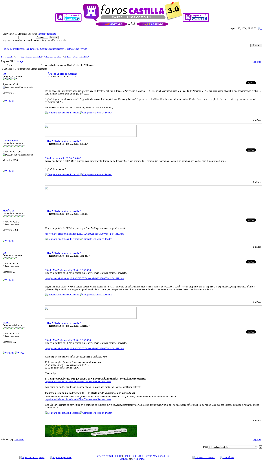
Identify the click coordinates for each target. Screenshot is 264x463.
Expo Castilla (40, 49)
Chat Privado (80, 49)
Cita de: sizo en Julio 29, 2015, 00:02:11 (64, 158)
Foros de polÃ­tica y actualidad (28, 57)
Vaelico (6, 322)
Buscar (20, 49)
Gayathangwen (10, 140)
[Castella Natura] (19, 353)
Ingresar (60, 49)
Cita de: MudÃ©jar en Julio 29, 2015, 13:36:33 (68, 270)
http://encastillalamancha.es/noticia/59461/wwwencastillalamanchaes (78, 381)
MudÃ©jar (8, 210)
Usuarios (51, 49)
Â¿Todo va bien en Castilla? (76, 57)
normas (13, 49)
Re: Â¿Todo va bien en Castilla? (64, 141)
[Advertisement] (56, 51)
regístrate (51, 33)
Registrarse (69, 49)
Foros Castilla (7, 57)
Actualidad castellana (53, 57)
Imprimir (257, 61)
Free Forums (138, 458)
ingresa (41, 33)
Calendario (29, 49)
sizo (4, 73)
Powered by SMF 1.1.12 (108, 456)
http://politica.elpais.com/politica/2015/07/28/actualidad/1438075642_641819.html (84, 233)
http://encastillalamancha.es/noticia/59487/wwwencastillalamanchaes (78, 399)
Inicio (6, 49)
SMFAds (124, 458)
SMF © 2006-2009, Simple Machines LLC (146, 456)
